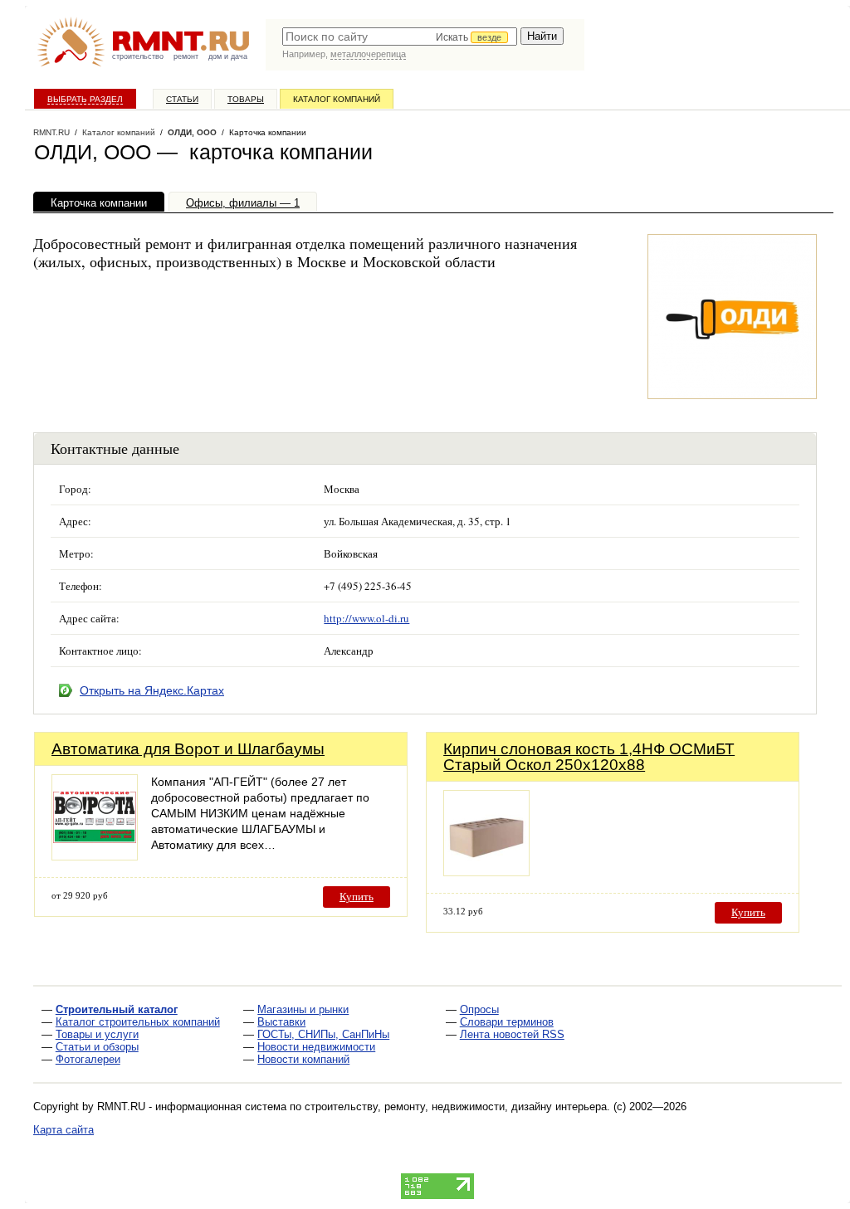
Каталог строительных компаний (138, 1022)
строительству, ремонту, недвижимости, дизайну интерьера (456, 1106)
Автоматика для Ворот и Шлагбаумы (188, 749)
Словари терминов (507, 1022)
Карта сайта (63, 1130)
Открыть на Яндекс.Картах (152, 690)
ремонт (185, 56)
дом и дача (227, 56)
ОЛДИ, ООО (192, 132)
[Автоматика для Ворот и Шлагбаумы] (94, 856)
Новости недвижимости (316, 1047)
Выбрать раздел (85, 99)
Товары (245, 99)
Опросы (479, 1009)
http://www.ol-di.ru (366, 618)
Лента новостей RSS (512, 1034)
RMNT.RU (51, 132)
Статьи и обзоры (97, 1047)
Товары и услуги (97, 1034)
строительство (138, 56)
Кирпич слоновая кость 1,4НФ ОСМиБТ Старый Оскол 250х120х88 (589, 756)
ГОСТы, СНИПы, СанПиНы (323, 1034)
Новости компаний (303, 1059)
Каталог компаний (336, 99)
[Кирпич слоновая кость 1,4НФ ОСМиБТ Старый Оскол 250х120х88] (486, 871)
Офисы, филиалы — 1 (243, 203)
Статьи (182, 99)
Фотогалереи (88, 1059)
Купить (357, 896)
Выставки (281, 1022)
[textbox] (399, 36)
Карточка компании (99, 203)
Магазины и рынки (303, 1009)
